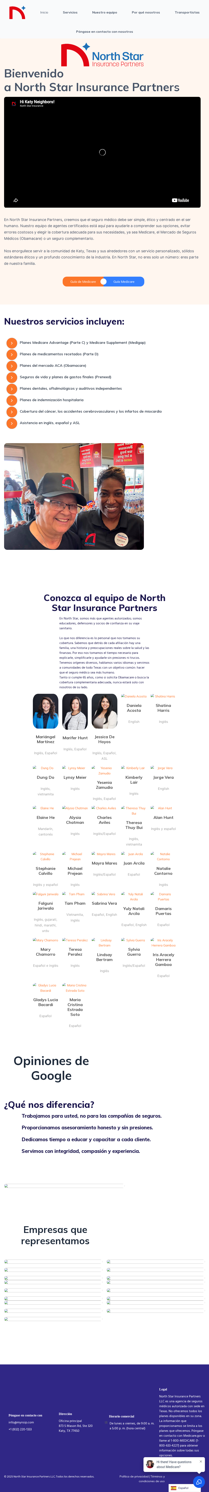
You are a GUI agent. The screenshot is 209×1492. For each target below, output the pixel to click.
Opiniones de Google (51, 1068)
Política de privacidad (134, 1476)
